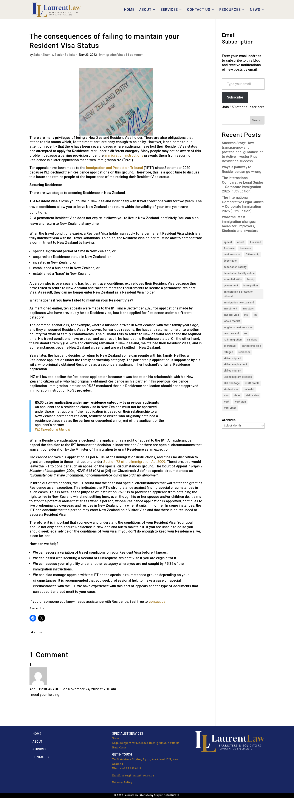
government (231, 285)
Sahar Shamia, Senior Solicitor (55, 54)
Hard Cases (119, 747)
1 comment (135, 54)
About (37, 741)
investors (248, 308)
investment (230, 308)
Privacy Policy (122, 782)
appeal (228, 242)
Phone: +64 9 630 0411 (126, 768)
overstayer (230, 345)
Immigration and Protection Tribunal (114, 168)
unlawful (249, 389)
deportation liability (235, 267)
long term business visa (238, 327)
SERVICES (169, 10)
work (226, 401)
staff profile (252, 383)
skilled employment (235, 364)
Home (36, 734)
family (251, 279)
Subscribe (235, 97)
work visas (230, 407)
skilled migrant (232, 370)
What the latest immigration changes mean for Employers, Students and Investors (240, 224)
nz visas (252, 339)
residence (244, 352)
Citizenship (252, 254)
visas (237, 395)
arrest (240, 242)
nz (245, 333)
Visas (115, 738)
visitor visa (252, 395)
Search (257, 120)
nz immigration (233, 339)
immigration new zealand (239, 302)
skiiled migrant (232, 358)
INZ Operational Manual (52, 429)
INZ (246, 314)
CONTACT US (198, 10)
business (245, 248)
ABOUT (145, 10)
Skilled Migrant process (238, 376)
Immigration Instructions (123, 155)
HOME (129, 10)
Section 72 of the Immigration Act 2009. (134, 462)
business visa (232, 254)
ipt (255, 314)
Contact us (41, 757)
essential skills (233, 279)
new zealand (231, 333)
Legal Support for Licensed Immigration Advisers (145, 743)
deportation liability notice (239, 273)
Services (39, 749)
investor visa (231, 314)
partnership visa (251, 345)
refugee (228, 352)
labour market (232, 321)
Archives (229, 420)
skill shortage (232, 383)
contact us (157, 602)
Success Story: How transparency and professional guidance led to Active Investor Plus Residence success (242, 152)
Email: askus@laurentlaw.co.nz (133, 775)
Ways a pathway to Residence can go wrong (241, 169)
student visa (231, 389)
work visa (240, 401)
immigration (250, 285)
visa (226, 395)
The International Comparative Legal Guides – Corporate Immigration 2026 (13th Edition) (243, 184)
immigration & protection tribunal (238, 294)
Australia (229, 248)
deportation (230, 260)
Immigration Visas (112, 54)
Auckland (255, 242)
